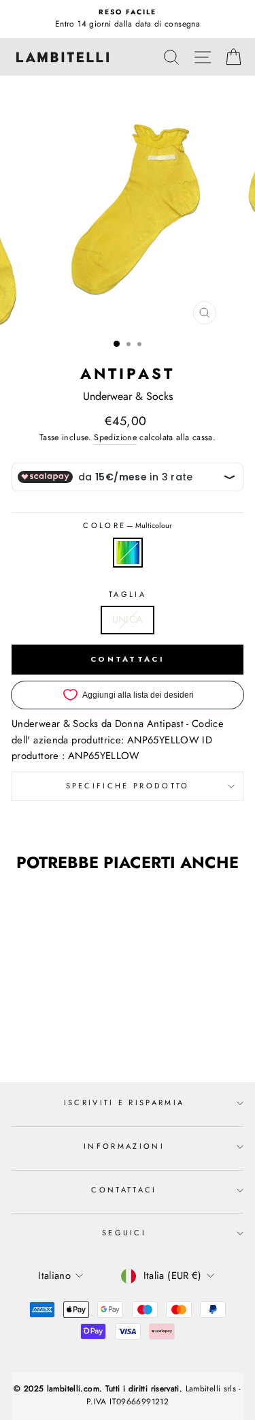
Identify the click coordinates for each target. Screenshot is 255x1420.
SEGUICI (124, 1232)
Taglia (127, 594)
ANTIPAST (127, 373)
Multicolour (127, 552)
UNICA (127, 619)
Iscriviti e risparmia (124, 1102)
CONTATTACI (127, 658)
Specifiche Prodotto (128, 785)
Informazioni (124, 1146)
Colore (127, 525)
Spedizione (115, 437)
